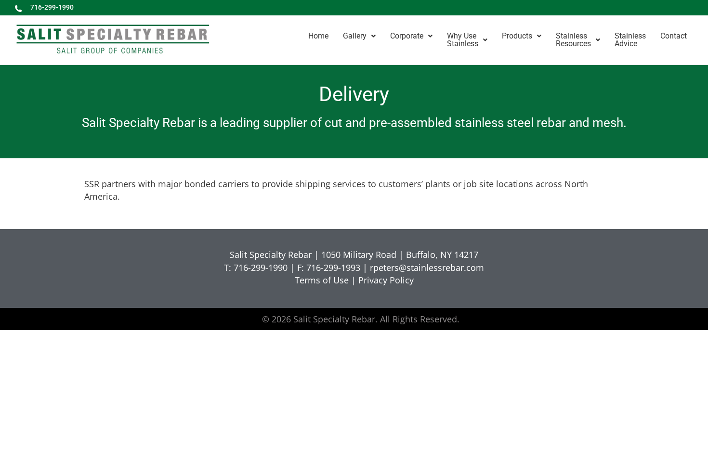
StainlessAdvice (630, 39)
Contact (673, 35)
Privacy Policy (386, 280)
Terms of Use (322, 280)
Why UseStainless (462, 39)
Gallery (355, 35)
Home (318, 35)
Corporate (406, 35)
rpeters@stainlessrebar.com (427, 267)
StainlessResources (573, 39)
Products (517, 35)
